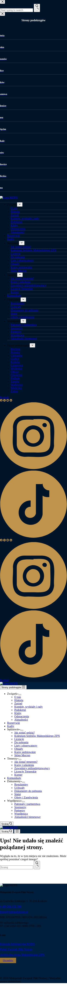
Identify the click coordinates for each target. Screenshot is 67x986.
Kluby (17, 713)
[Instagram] (33, 608)
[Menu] (17, 831)
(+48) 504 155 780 (10, 906)
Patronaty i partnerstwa (27, 803)
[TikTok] (33, 676)
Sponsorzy (20, 807)
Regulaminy (21, 784)
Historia (18, 700)
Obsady (18, 748)
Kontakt (4, 680)
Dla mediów (8, 960)
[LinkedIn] (11, 540)
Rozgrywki (13, 722)
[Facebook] (1, 540)
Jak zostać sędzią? (24, 732)
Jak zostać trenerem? (26, 761)
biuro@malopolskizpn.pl (14, 911)
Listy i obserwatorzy (25, 745)
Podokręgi (20, 709)
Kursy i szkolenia (24, 765)
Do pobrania (21, 742)
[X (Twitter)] (4, 540)
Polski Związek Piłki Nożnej (16, 949)
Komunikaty (14, 778)
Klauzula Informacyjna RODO (17, 943)
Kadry (10, 726)
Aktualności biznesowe (27, 816)
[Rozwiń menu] (19, 694)
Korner (18, 774)
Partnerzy (19, 810)
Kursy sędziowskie (25, 752)
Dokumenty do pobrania (28, 791)
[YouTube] (8, 540)
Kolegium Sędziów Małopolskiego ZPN (37, 735)
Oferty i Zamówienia (26, 797)
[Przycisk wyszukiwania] (37, 865)
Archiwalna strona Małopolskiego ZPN (22, 954)
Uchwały (19, 787)
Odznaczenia (21, 716)
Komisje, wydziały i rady (28, 706)
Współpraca (21, 813)
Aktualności (21, 719)
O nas (17, 696)
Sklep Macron (22, 755)
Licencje (19, 739)
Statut (17, 794)
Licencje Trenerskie (25, 771)
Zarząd (18, 703)
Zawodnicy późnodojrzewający (32, 768)
